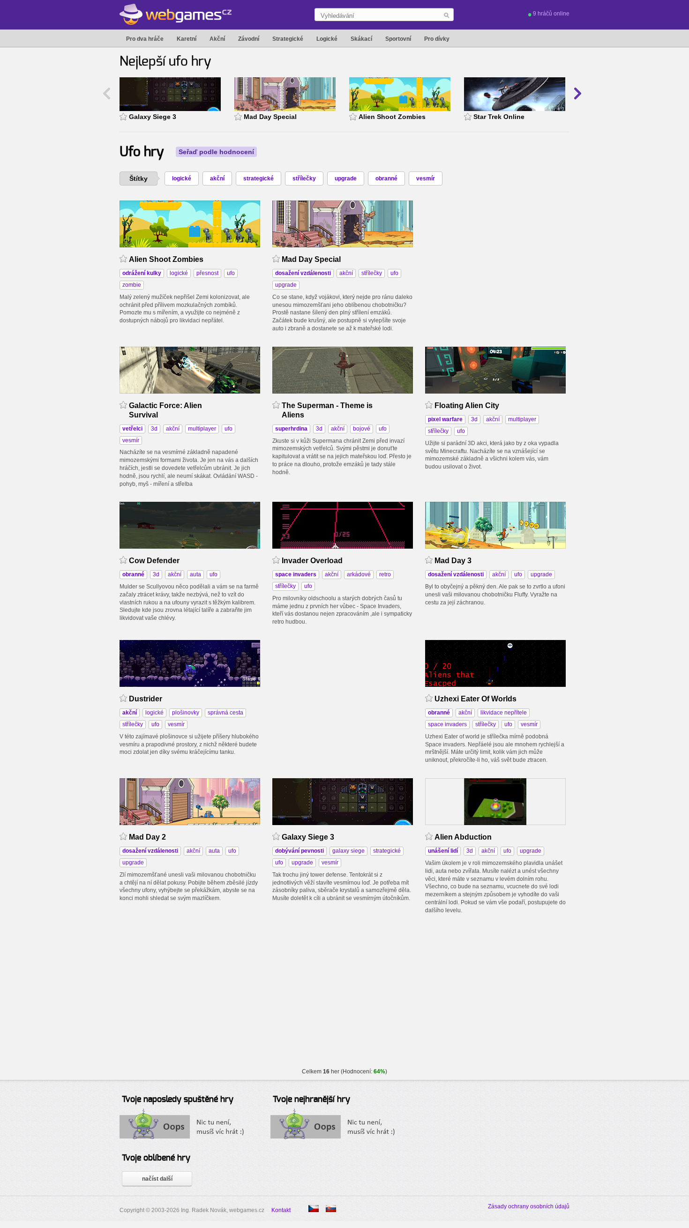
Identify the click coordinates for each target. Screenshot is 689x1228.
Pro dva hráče (145, 39)
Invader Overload (312, 561)
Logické (326, 39)
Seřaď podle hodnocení (216, 152)
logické (181, 178)
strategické (258, 178)
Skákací (361, 39)
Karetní (186, 39)
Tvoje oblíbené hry (156, 1158)
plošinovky (185, 712)
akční (217, 178)
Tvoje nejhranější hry (311, 1099)
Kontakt (281, 1210)
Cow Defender (154, 561)
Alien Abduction (463, 837)
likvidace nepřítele (503, 712)
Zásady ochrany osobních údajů (528, 1206)
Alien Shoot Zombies (392, 116)
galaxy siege (348, 851)
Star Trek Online (498, 116)
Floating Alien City (466, 405)
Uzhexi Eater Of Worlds (475, 699)
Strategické (287, 39)
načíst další (157, 1179)
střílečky (304, 178)
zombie (131, 285)
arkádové (359, 574)
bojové (361, 428)
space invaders (447, 724)
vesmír (425, 178)
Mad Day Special (270, 116)
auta (195, 574)
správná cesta (225, 712)
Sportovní (398, 39)
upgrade (346, 178)
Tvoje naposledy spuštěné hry (177, 1099)
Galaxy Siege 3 (152, 116)
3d (154, 428)
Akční (217, 39)
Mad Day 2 (147, 837)
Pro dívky (436, 39)
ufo (231, 273)
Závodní (248, 39)
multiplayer (202, 428)
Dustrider (145, 699)
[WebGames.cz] (176, 14)
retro (385, 574)
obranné (386, 178)
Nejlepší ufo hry (165, 61)
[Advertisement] (495, 259)
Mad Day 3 (453, 561)
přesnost (207, 273)
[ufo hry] (331, 1208)
